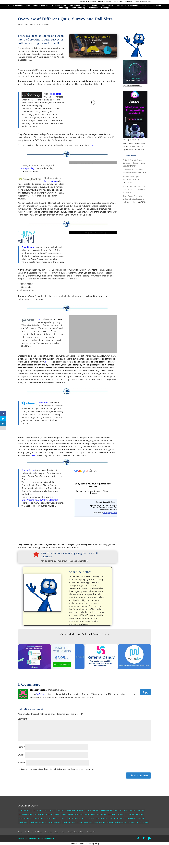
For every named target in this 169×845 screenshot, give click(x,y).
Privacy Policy (93, 844)
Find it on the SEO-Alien (143, 2)
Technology (63, 8)
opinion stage (54, 93)
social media (23, 822)
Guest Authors (60, 832)
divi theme (118, 810)
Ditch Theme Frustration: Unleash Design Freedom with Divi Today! (133, 199)
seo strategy (130, 818)
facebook (141, 810)
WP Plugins (105, 8)
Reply (145, 692)
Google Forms (28, 470)
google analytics (67, 814)
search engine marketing (77, 818)
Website (21, 762)
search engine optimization (97, 818)
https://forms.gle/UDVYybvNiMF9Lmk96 (40, 500)
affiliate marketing (25, 810)
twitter (79, 822)
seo (110, 818)
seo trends (140, 818)
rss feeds (63, 818)
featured (49, 814)
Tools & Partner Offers (88, 2)
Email (21, 754)
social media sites (54, 822)
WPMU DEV (51, 838)
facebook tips (39, 814)
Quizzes (45, 24)
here (92, 145)
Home (7, 5)
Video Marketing (78, 8)
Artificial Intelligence (21, 5)
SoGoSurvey (42, 694)
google (57, 814)
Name (21, 747)
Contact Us (91, 832)
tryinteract (43, 402)
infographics (101, 814)
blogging (61, 810)
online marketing (39, 818)
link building (130, 814)
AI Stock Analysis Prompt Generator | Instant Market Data (134, 163)
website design (120, 822)
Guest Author (118, 2)
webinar (110, 822)
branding (80, 810)
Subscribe (129, 2)
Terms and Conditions (78, 844)
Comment (23, 718)
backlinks (52, 810)
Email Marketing (59, 5)
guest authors (90, 814)
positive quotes (52, 818)
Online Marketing (90, 5)
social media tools (69, 822)
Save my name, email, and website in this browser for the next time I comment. (57, 769)
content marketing (92, 810)
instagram (111, 814)
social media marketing (38, 822)
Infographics (74, 5)
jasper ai (120, 814)
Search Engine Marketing (128, 5)
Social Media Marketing (151, 5)
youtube (145, 822)
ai (34, 810)
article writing (42, 810)
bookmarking (70, 810)
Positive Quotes (107, 5)
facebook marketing (25, 814)
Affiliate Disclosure (105, 2)
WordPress (93, 8)
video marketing (99, 822)
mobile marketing (25, 818)
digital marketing (106, 810)
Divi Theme (32, 838)
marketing (139, 814)
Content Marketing (41, 5)
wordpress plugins (134, 822)
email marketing (130, 810)
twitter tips (88, 822)
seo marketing (119, 818)
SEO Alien (24, 24)
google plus (79, 814)
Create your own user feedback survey (82, 163)
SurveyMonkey (27, 168)
